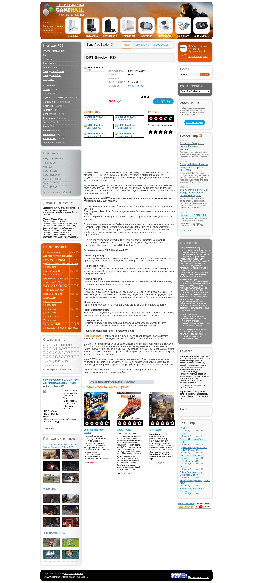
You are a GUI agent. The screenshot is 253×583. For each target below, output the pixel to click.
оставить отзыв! (136, 86)
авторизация (194, 122)
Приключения (50, 102)
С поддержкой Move (53, 71)
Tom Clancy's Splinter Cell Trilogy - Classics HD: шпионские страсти (194, 192)
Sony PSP (146, 36)
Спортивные (49, 114)
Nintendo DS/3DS (52, 179)
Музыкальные (50, 142)
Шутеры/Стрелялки (53, 97)
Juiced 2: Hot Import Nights (94, 431)
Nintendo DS (165, 36)
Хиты (46, 55)
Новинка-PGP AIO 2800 (193, 215)
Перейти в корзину (198, 56)
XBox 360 (73, 36)
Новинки (47, 59)
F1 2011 (184, 428)
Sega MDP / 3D (201, 36)
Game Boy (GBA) (51, 183)
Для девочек (49, 63)
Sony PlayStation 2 (52, 175)
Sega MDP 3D (50, 187)
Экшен (46, 89)
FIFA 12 (183, 466)
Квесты (47, 122)
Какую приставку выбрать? (57, 192)
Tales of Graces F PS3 (54, 533)
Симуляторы (49, 118)
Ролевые (47, 110)
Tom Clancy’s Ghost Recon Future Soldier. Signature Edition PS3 (60, 446)
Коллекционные (51, 67)
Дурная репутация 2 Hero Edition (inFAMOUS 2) (193, 448)
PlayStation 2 (110, 36)
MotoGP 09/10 (124, 430)
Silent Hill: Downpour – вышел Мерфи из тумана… (192, 146)
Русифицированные (53, 51)
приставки (141, 44)
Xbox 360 (48, 167)
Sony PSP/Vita (50, 171)
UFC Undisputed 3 (189, 461)
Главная (47, 22)
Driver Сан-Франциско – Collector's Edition (192, 473)
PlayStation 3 (92, 36)
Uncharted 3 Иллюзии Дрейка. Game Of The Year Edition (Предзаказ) (60, 263)
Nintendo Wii (128, 36)
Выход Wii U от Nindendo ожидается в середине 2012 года (194, 167)
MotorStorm (155, 430)
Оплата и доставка (53, 26)
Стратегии (48, 106)
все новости (185, 230)
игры (126, 44)
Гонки (46, 93)
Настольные (49, 138)
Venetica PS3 (49, 489)
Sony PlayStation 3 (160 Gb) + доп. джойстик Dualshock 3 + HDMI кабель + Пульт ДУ (61, 382)
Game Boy (183, 36)
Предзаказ (48, 79)
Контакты (48, 30)
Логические (49, 134)
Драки (46, 126)
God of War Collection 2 (192, 455)
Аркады (47, 130)
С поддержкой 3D (52, 75)
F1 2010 (184, 433)
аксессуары (160, 44)
